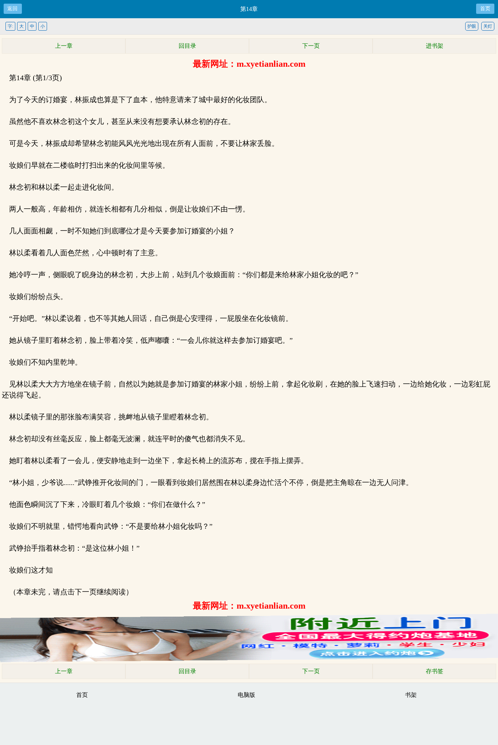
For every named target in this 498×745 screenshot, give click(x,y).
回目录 (187, 46)
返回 (12, 8)
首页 (485, 8)
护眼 (471, 26)
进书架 (434, 46)
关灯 (487, 26)
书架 (411, 695)
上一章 (64, 46)
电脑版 (246, 695)
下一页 (311, 46)
